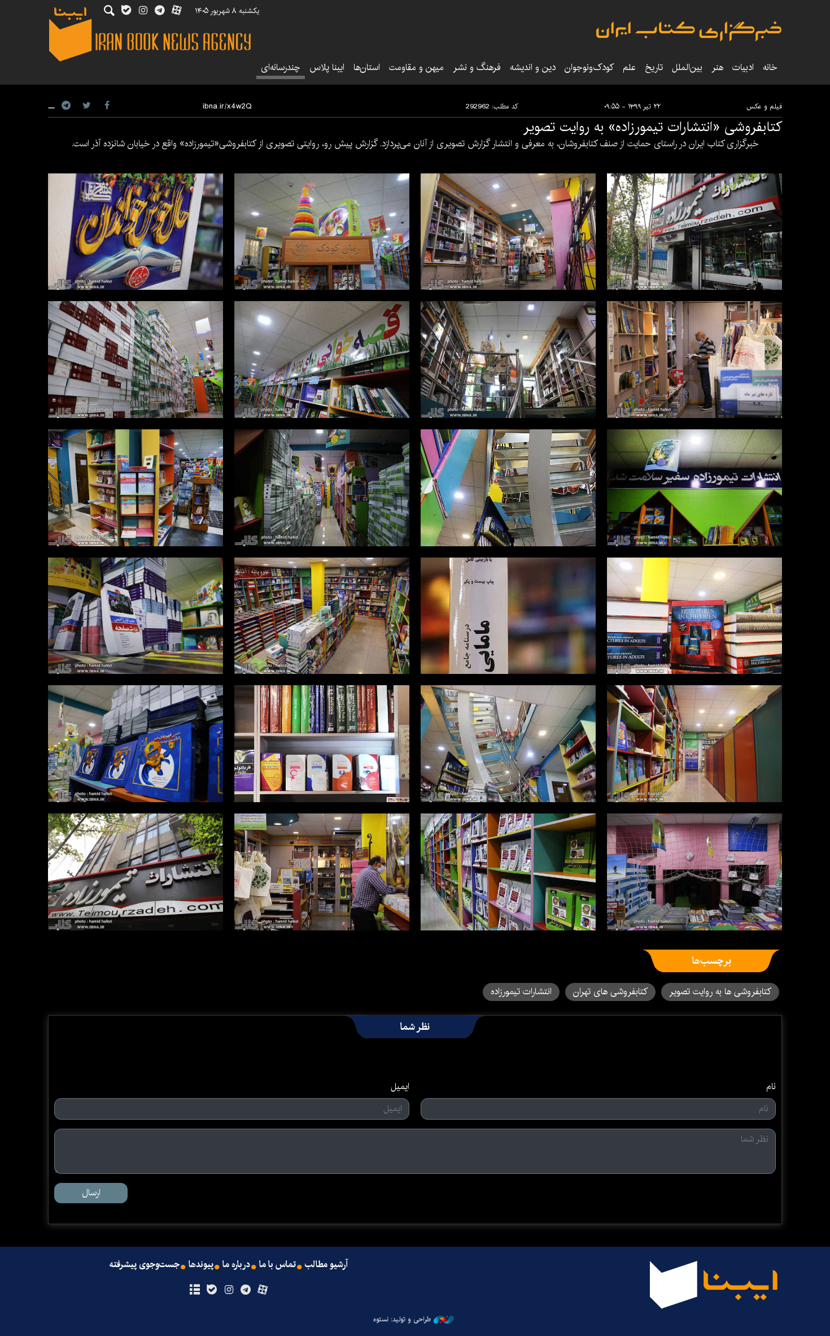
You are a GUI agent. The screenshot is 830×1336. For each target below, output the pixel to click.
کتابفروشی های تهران (610, 991)
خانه (770, 67)
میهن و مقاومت (416, 67)
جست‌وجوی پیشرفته (145, 1265)
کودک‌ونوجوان (589, 67)
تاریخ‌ (654, 67)
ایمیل (400, 1087)
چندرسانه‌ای (280, 67)
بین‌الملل (687, 67)
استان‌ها (366, 67)
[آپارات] (263, 1290)
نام (771, 1087)
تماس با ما (277, 1265)
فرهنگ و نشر (477, 67)
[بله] (211, 1290)
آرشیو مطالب (326, 1265)
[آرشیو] (194, 1290)
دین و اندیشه (533, 67)
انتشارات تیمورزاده (521, 991)
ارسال (91, 1192)
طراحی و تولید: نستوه (402, 1320)
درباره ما (236, 1265)
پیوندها (201, 1265)
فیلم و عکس (764, 106)
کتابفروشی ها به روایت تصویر (720, 991)
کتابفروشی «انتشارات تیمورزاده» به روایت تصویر (652, 127)
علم (629, 67)
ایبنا (689, 31)
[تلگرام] (246, 1290)
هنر (717, 67)
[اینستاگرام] (228, 1290)
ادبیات (743, 67)
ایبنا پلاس (326, 67)
